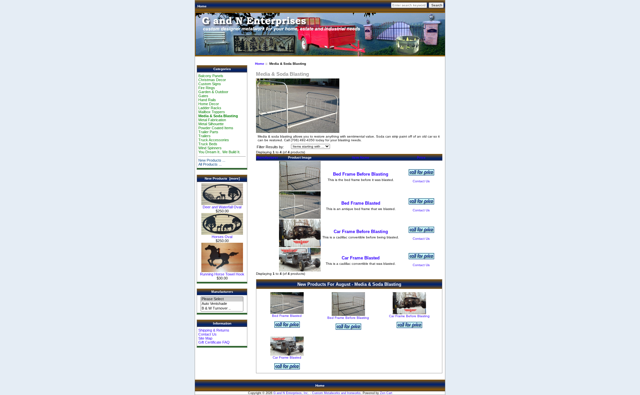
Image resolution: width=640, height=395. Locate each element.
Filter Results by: (270, 147)
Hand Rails (207, 100)
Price (421, 157)
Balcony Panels (210, 76)
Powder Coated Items (215, 128)
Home (202, 6)
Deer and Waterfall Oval (222, 207)
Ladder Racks (209, 108)
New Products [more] (222, 178)
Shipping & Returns (213, 330)
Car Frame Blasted (361, 257)
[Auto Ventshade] (222, 304)
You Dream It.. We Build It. (219, 152)
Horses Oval (222, 237)
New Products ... (211, 160)
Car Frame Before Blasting (361, 231)
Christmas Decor (212, 80)
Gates (203, 96)
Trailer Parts (208, 132)
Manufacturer (267, 157)
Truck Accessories (213, 140)
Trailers (204, 136)
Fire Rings (206, 88)
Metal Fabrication (212, 120)
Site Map (205, 338)
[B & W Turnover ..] (222, 308)
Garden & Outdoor (213, 92)
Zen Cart (386, 393)
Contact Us (207, 334)
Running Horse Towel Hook (222, 274)
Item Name (360, 157)
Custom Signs (209, 84)
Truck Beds (207, 144)
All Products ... (210, 164)
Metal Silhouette (211, 124)
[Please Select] (222, 299)
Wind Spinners (210, 148)
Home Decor (208, 104)
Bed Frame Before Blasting (360, 174)
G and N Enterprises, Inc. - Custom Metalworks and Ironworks (317, 393)
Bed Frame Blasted (360, 203)
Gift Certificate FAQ (214, 342)
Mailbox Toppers (211, 112)
